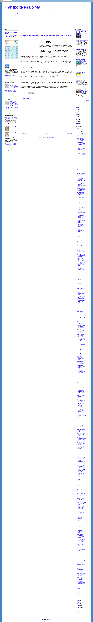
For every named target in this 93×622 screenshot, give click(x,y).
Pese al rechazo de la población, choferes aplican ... (81, 362)
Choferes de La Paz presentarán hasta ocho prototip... (81, 200)
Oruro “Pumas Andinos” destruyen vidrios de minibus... (81, 204)
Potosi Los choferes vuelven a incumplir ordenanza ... (81, 255)
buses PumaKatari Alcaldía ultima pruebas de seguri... (80, 486)
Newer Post (23, 133)
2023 (77, 111)
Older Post (69, 133)
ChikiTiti (66, 13)
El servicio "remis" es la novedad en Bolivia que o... (81, 170)
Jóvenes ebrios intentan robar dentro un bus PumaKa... (80, 410)
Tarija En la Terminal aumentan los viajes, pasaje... (81, 466)
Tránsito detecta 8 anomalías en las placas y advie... (81, 371)
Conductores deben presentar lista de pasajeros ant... (81, 400)
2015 (77, 124)
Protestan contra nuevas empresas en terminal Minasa (81, 455)
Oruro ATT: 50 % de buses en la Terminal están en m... (81, 247)
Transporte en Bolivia (22, 7)
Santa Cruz (30, 94)
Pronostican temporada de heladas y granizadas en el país (84, 62)
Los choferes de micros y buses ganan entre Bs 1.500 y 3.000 (11, 144)
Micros (43, 15)
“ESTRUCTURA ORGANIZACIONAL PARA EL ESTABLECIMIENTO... (81, 314)
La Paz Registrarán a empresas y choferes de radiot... (81, 175)
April (78, 603)
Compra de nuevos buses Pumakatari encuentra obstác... (81, 540)
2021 (77, 114)
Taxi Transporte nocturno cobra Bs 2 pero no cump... (81, 343)
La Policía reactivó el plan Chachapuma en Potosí (81, 189)
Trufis (48, 18)
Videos (53, 18)
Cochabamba (84, 13)
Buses (55, 13)
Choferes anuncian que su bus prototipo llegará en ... (81, 415)
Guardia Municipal (13, 15)
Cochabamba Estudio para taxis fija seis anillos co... (81, 293)
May (78, 602)
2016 (77, 123)
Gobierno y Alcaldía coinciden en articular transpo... (81, 326)
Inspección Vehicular (22, 15)
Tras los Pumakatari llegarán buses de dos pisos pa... (81, 350)
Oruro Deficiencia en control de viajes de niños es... (81, 451)
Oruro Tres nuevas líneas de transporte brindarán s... (80, 405)
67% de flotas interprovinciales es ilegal (81, 531)
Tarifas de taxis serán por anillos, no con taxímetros (81, 470)
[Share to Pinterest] (33, 93)
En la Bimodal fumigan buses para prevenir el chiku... (80, 358)
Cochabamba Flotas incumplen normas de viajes (81, 339)
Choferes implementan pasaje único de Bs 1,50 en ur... (81, 166)
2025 (77, 107)
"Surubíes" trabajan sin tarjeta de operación (81, 447)
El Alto (7, 15)
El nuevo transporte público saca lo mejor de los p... (81, 335)
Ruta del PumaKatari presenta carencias (81, 197)
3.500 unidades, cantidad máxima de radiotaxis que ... (81, 144)
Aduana (13, 13)
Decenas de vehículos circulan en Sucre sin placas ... (81, 272)
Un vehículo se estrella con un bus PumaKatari (81, 225)
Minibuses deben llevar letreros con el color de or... (81, 490)
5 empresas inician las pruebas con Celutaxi (80, 527)
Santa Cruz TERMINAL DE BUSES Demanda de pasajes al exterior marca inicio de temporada (11, 92)
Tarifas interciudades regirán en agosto (81, 305)
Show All (87, 100)
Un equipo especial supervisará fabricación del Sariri (81, 230)
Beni (45, 13)
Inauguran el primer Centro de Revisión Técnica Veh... (81, 499)
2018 (77, 119)
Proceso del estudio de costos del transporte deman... (81, 557)
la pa (29, 15)
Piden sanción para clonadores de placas (81, 383)
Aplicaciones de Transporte (21, 13)
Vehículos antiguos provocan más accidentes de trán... (80, 285)
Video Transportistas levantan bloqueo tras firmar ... (81, 574)
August (78, 135)
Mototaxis (53, 15)
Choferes (72, 13)
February (79, 607)
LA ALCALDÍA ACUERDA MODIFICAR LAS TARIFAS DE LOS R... (81, 153)
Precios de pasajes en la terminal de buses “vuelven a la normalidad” (11, 108)
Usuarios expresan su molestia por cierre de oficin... (81, 387)
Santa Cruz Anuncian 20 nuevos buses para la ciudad (81, 523)
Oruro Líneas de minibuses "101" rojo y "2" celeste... (81, 259)
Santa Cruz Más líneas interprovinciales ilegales (80, 512)
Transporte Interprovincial (22, 18)
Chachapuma (60, 13)
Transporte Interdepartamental (11, 18)
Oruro (67, 15)
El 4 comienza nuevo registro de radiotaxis (81, 158)
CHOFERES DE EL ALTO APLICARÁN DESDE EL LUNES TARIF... (81, 392)
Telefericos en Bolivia (80, 72)
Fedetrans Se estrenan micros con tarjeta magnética (80, 517)
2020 (77, 116)
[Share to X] (31, 93)
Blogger (48, 619)
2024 (77, 109)
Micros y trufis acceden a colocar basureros (81, 443)
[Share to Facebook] (32, 93)
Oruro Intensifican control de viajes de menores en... (81, 553)
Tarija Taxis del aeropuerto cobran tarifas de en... (81, 251)
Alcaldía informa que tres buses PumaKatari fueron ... (81, 495)
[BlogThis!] (29, 93)
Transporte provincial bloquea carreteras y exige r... (81, 561)
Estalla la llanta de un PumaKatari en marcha (81, 375)
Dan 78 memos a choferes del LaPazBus (80, 162)
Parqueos (76, 15)
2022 (77, 112)
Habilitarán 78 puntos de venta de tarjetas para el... (81, 297)
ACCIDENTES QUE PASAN (81, 49)
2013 (77, 611)
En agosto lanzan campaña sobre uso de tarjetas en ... (81, 308)
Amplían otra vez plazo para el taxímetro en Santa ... (81, 591)
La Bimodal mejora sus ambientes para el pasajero (80, 280)
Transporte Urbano (42, 18)
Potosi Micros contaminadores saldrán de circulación (80, 331)
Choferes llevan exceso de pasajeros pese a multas (81, 180)
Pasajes (81, 15)
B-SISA (40, 13)
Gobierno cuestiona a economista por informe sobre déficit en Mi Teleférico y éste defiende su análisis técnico (81, 77)
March (78, 605)
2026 (77, 105)
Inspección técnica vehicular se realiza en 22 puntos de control (11, 76)
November (79, 129)
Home (46, 133)
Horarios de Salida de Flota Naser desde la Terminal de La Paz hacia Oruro (14, 86)
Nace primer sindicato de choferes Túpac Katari (81, 503)
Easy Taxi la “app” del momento (81, 520)
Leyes (38, 15)
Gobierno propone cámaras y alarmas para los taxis (81, 347)
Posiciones (78, 50)
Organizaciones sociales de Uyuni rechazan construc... (81, 367)
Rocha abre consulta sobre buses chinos (81, 458)
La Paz (33, 15)
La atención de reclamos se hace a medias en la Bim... (81, 379)
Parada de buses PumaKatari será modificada (81, 148)
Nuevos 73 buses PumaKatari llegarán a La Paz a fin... (81, 185)
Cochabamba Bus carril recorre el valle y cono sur (80, 507)
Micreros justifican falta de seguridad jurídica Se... (81, 322)
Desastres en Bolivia (80, 59)
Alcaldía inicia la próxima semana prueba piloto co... (81, 578)
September (79, 133)
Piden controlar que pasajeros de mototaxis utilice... (81, 482)
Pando (71, 15)
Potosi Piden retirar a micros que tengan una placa (81, 277)
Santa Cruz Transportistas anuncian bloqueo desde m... (81, 596)
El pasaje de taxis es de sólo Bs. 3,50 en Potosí (81, 434)
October (79, 131)
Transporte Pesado (33, 18)
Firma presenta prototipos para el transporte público (81, 582)
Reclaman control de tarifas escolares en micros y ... (81, 301)
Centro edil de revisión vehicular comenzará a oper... (81, 462)
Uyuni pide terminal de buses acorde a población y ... (81, 318)
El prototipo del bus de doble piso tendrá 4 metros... (81, 430)
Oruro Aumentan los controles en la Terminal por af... (81, 289)
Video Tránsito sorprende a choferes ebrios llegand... (80, 536)
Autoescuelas (34, 13)
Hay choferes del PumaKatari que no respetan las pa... (81, 216)
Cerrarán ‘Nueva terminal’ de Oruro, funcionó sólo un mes (13, 66)
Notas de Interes (60, 15)
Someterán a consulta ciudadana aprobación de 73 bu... (81, 439)
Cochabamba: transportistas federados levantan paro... (81, 549)
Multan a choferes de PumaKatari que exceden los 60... (81, 242)
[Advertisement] (46, 24)
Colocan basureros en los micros (80, 354)
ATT (29, 13)
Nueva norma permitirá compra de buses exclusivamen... (81, 221)
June (78, 600)
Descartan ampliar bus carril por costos (80, 474)
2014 (77, 126)
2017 (77, 121)
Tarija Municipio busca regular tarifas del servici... (81, 423)
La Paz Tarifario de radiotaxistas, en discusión (80, 193)
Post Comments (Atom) (49, 137)
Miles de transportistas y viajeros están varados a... (80, 570)
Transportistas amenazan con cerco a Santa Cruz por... (81, 587)
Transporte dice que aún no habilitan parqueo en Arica (81, 565)
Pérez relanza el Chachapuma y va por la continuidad (81, 268)
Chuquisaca (78, 13)
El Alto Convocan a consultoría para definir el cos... (80, 396)
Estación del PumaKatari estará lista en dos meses (81, 239)
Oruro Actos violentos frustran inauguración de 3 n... (81, 234)
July (78, 136)
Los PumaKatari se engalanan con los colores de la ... (81, 419)
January (79, 608)
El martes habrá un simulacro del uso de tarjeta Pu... (81, 139)
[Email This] (28, 93)
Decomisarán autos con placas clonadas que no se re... (81, 264)
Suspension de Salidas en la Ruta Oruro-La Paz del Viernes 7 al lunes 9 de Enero (14, 103)
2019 (77, 118)
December (79, 128)
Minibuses (48, 15)
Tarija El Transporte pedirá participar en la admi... (81, 478)
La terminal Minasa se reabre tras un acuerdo (81, 426)
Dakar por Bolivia (79, 88)
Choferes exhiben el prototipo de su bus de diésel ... (81, 208)
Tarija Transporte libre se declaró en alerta (81, 544)
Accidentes (7, 13)
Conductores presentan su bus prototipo (81, 212)
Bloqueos (49, 13)
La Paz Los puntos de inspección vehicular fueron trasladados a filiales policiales (11, 118)
